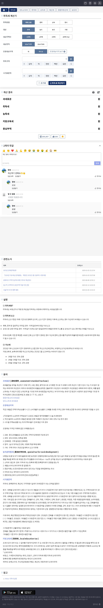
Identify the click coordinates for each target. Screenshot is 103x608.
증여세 (34, 10)
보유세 (74, 10)
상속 (53, 22)
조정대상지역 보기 (57, 51)
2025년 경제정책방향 (9, 270)
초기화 (43, 83)
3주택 (53, 37)
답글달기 (18, 176)
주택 (28, 30)
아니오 (41, 51)
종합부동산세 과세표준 (11, 397)
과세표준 (6, 381)
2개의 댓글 (8, 145)
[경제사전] (95, 3)
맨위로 (95, 604)
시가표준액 (7, 479)
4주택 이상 (66, 37)
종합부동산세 (63, 10)
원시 (66, 22)
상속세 (42, 10)
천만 (47, 64)
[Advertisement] (51, 236)
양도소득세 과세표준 (10, 401)
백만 (55, 64)
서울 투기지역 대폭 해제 (10, 290)
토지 (53, 30)
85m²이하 (28, 44)
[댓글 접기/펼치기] (100, 145)
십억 (30, 64)
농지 (41, 30)
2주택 (41, 37)
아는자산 (10, 604)
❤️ (12, 150)
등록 (97, 163)
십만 (64, 64)
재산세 (51, 10)
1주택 (28, 37)
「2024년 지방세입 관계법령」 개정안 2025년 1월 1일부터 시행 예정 (24, 275)
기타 (66, 30)
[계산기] (90, 3)
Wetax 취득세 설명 (11, 578)
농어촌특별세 (8, 452)
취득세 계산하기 (58, 83)
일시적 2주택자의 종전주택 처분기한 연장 (16, 285)
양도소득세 (23, 10)
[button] (93, 92)
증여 (41, 22)
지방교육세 (7, 538)
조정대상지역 (8, 405)
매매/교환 (28, 22)
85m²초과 (41, 44)
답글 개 (10, 176)
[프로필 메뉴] (100, 3)
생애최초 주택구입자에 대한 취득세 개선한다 (17, 280)
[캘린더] (85, 3)
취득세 (13, 10)
